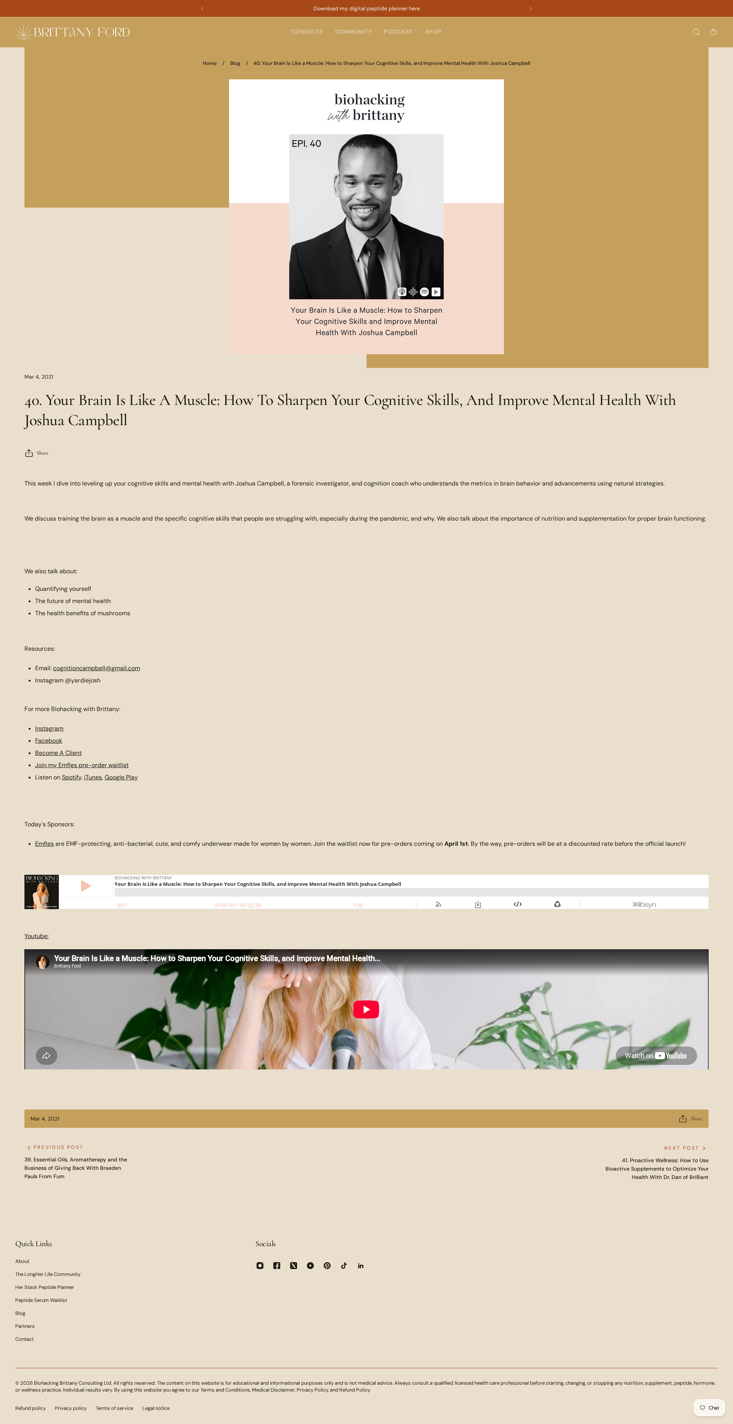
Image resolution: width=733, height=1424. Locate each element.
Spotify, (72, 777)
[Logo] (72, 32)
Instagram (49, 728)
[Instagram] (260, 1265)
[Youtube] (310, 1265)
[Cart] (713, 32)
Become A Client (58, 753)
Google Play (121, 777)
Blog (235, 63)
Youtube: (36, 936)
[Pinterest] (327, 1265)
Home (210, 63)
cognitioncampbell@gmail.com (96, 668)
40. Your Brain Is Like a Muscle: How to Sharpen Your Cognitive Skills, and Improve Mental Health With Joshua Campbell (391, 63)
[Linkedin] (360, 1265)
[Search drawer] (696, 32)
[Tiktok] (344, 1265)
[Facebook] (276, 1265)
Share (42, 453)
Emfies (44, 844)
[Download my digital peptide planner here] (366, 8)
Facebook (48, 741)
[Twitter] (293, 1265)
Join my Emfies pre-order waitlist (82, 765)
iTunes (93, 777)
